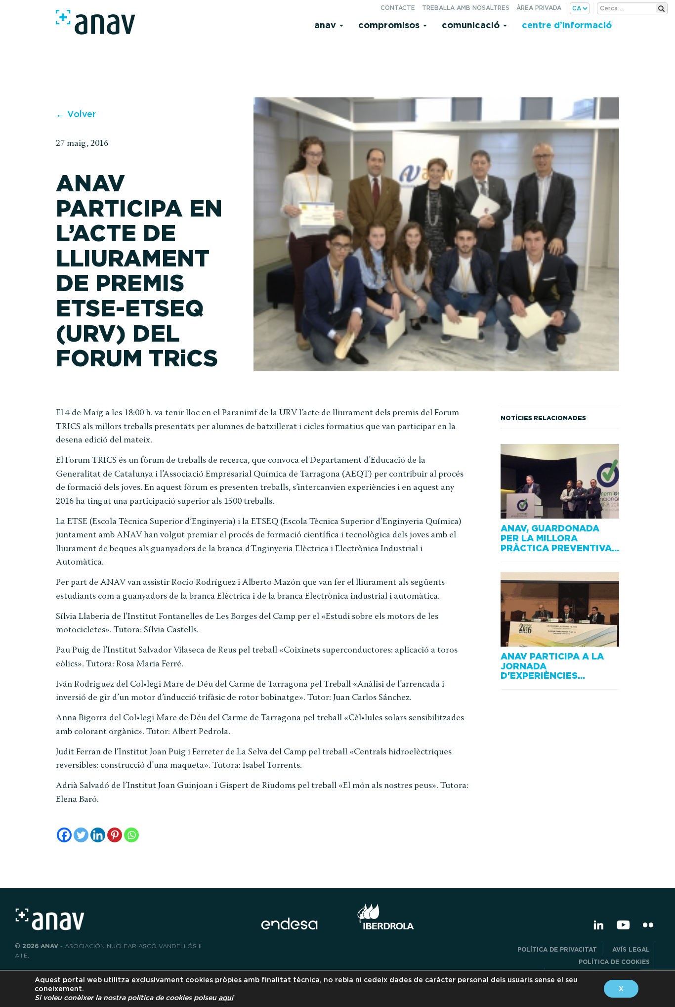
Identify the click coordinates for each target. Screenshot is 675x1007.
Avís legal (631, 949)
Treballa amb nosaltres (465, 7)
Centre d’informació (567, 25)
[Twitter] (81, 835)
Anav (326, 25)
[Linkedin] (97, 835)
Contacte (397, 7)
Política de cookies (614, 962)
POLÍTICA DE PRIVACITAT (557, 949)
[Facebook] (64, 835)
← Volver (76, 114)
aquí (225, 998)
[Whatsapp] (131, 835)
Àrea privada (538, 7)
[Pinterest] (114, 835)
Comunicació (472, 25)
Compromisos (390, 25)
